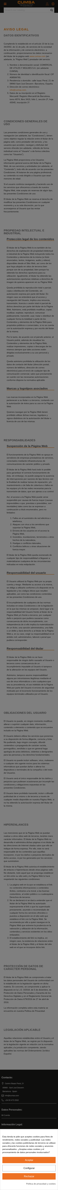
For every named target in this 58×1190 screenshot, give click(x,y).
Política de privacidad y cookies (41, 1184)
